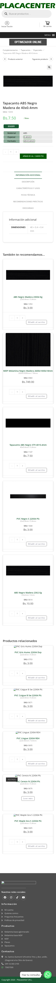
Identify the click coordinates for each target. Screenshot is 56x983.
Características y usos (28, 188)
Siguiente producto (40, 59)
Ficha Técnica (28, 195)
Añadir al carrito (33, 156)
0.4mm (27, 137)
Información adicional (28, 175)
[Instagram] (11, 897)
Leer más (28, 798)
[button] (48, 35)
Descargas (28, 208)
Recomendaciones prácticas (28, 201)
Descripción (28, 181)
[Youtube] (23, 897)
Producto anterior (15, 59)
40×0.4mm (29, 141)
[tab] (28, 175)
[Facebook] (5, 897)
